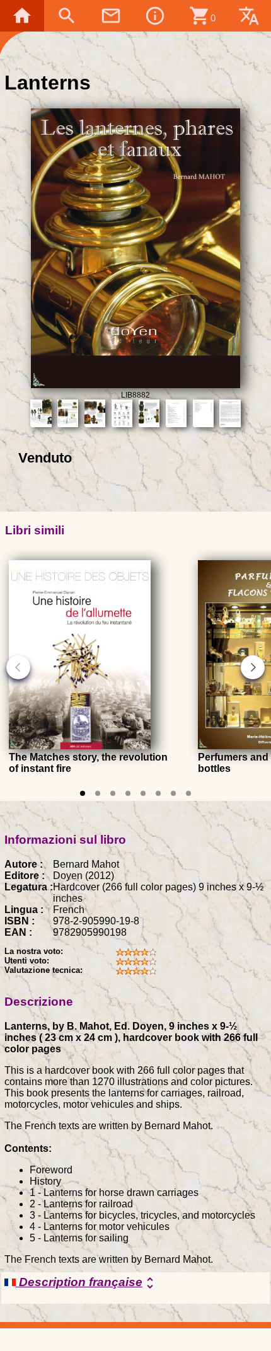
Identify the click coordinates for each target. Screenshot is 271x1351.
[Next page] (253, 667)
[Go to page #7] (173, 793)
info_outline (155, 15)
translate (249, 15)
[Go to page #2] (97, 793)
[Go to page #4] (128, 793)
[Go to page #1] (82, 793)
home (22, 15)
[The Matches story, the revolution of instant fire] (80, 745)
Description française (87, 1283)
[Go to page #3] (112, 793)
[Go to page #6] (158, 793)
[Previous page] (18, 667)
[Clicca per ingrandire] (136, 384)
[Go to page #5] (143, 793)
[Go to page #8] (188, 793)
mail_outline (111, 15)
